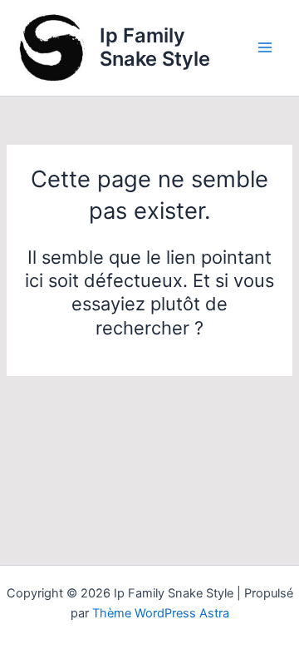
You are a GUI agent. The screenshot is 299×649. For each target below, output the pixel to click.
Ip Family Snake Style (155, 47)
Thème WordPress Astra (160, 613)
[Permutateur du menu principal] (265, 47)
